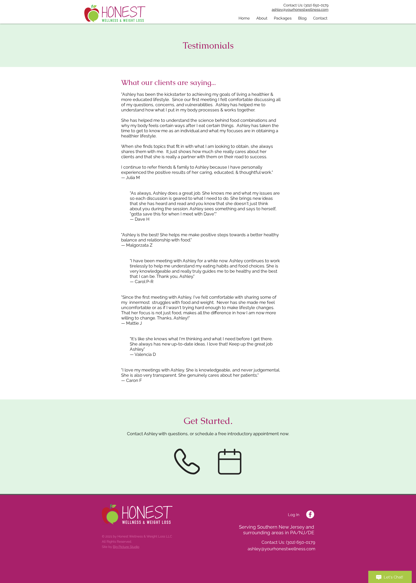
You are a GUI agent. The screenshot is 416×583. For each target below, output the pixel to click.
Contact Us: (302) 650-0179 (305, 5)
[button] (262, 18)
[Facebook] (310, 514)
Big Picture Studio (126, 547)
